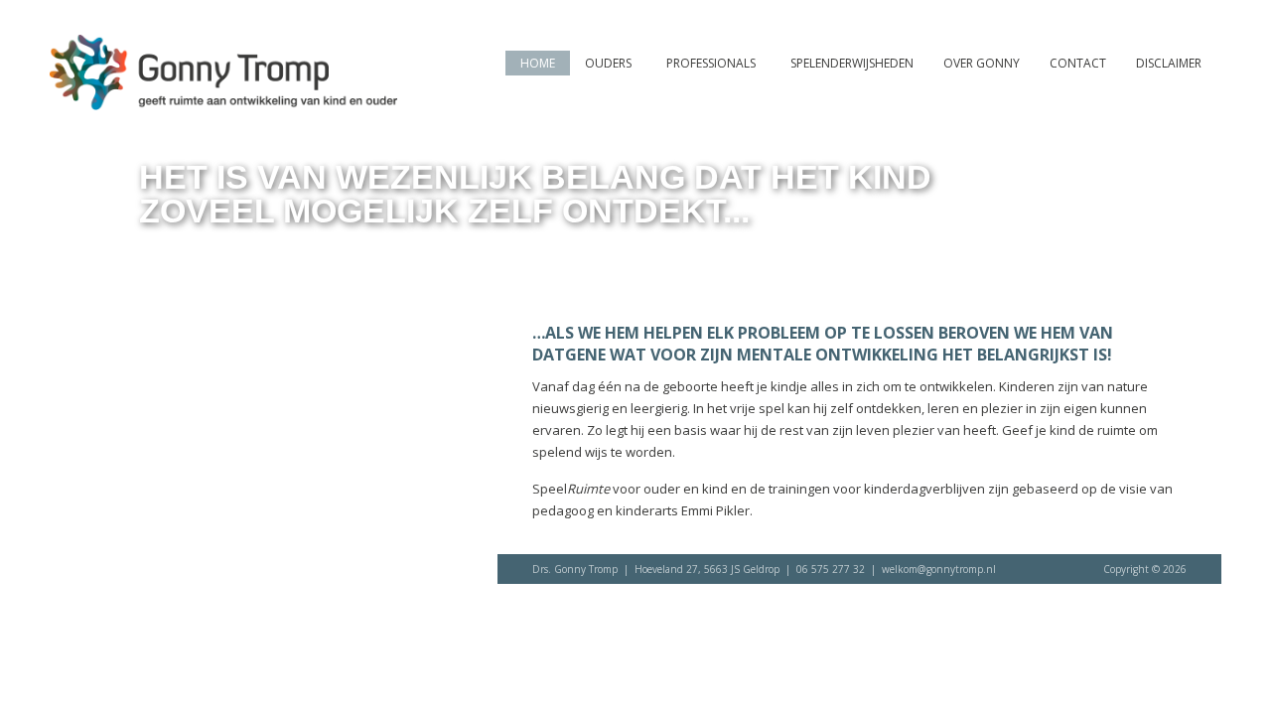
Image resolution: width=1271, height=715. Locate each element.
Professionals (711, 63)
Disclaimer (1168, 63)
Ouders (608, 63)
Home (537, 63)
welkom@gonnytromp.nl (939, 569)
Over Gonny (981, 63)
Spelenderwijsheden (852, 63)
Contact (1078, 63)
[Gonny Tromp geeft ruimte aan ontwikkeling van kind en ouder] (223, 100)
